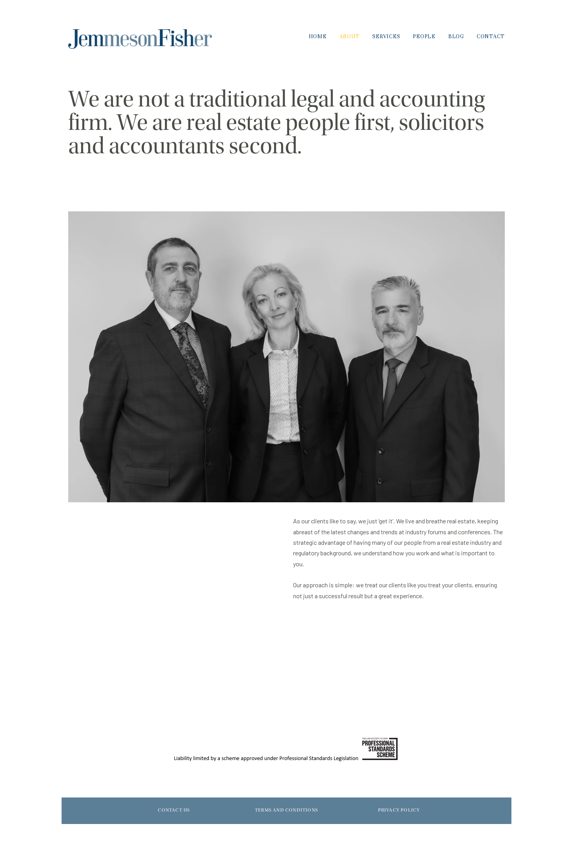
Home (318, 36)
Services (386, 36)
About (350, 36)
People (424, 36)
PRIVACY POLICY (399, 810)
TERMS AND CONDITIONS (286, 810)
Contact (491, 36)
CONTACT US (174, 810)
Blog (456, 36)
